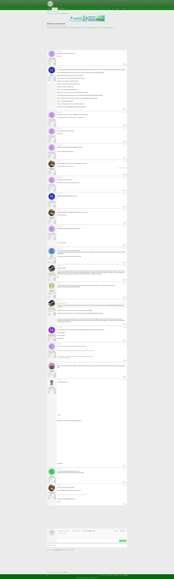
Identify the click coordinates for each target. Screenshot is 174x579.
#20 (125, 485)
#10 (125, 226)
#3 (125, 112)
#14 (125, 300)
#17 (125, 363)
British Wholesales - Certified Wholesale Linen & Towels (74, 27)
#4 (125, 128)
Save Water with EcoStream (53, 27)
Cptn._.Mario (50, 25)
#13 (125, 283)
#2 (125, 67)
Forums (55, 9)
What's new (61, 9)
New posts (49, 11)
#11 (125, 248)
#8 (125, 193)
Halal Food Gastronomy (93, 27)
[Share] (124, 51)
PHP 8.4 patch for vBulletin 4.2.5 (107, 27)
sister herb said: (61, 303)
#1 (125, 51)
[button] (65, 9)
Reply (125, 64)
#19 (125, 469)
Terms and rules (109, 575)
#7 (125, 177)
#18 (125, 379)
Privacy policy (115, 575)
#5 (125, 144)
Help (120, 575)
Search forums (55, 11)
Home (49, 9)
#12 (125, 265)
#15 (125, 327)
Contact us (102, 575)
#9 (125, 210)
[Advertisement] (87, 37)
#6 (125, 161)
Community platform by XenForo (87, 577)
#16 (125, 343)
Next (54, 48)
